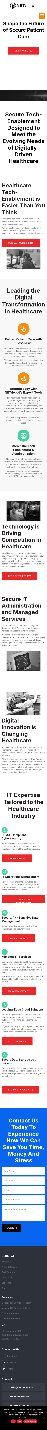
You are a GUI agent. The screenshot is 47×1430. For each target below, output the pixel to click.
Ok (13, 1421)
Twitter (10, 1368)
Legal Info (6, 1282)
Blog (4, 1288)
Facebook (12, 1356)
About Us (6, 1261)
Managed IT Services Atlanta (16, 1308)
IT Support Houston (11, 1318)
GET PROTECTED (23, 50)
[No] (43, 1418)
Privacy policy (30, 1421)
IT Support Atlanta (10, 1313)
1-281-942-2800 (19, 1405)
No (19, 1421)
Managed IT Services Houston (16, 1302)
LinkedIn (11, 1362)
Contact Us (7, 1277)
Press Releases (9, 1267)
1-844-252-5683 (19, 1396)
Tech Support (8, 1272)
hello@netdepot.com (22, 1387)
